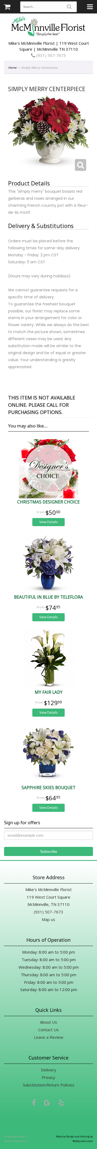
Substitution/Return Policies (48, 1085)
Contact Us (48, 1029)
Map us (48, 919)
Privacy (48, 1077)
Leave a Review (48, 1037)
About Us (48, 1022)
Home (12, 67)
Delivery (48, 1069)
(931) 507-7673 (50, 55)
